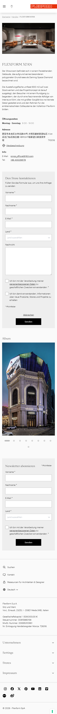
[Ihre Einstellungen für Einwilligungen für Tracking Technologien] (52, 711)
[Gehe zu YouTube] (32, 689)
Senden (28, 321)
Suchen (11, 567)
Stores (7, 663)
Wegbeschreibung (15, 145)
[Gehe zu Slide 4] (26, 441)
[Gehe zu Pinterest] (25, 689)
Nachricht (10, 244)
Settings (8, 653)
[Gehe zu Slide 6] (38, 441)
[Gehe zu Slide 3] (20, 441)
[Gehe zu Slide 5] (32, 441)
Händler (15, 17)
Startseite (6, 17)
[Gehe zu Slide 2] (14, 441)
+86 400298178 (18, 160)
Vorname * (10, 192)
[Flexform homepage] (43, 6)
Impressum (10, 673)
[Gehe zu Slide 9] (28, 447)
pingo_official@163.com (22, 156)
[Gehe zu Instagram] (5, 689)
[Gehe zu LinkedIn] (39, 689)
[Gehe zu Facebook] (12, 689)
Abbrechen (28, 314)
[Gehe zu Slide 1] (7, 441)
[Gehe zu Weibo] (12, 696)
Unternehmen (12, 643)
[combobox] (28, 237)
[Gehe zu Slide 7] (44, 441)
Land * (8, 231)
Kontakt (10, 574)
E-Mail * (9, 218)
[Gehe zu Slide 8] (50, 441)
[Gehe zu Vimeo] (46, 689)
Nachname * (11, 205)
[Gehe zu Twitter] (18, 689)
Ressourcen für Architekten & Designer (25, 582)
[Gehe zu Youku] (5, 695)
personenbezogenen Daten (23, 284)
